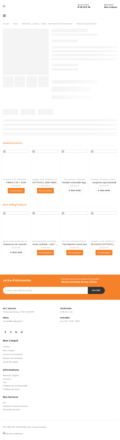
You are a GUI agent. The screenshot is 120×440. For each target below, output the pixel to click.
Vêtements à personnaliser (15, 406)
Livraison (7, 379)
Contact (6, 346)
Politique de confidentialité (15, 385)
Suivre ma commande (13, 354)
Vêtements (21, 180)
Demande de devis (11, 409)
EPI (4, 402)
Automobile (20, 241)
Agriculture (8, 241)
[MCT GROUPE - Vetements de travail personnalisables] (9, 6)
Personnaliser (16, 190)
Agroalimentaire (39, 241)
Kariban (35, 180)
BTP (65, 180)
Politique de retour (11, 389)
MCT (63, 241)
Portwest (7, 180)
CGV (5, 382)
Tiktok (22, 332)
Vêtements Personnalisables (83, 241)
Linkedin (16, 332)
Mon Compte (8, 350)
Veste (14, 180)
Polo (68, 241)
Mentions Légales (11, 375)
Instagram (11, 332)
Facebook (5, 332)
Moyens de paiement (12, 358)
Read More (76, 190)
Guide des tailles (10, 362)
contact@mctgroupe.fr (13, 321)
